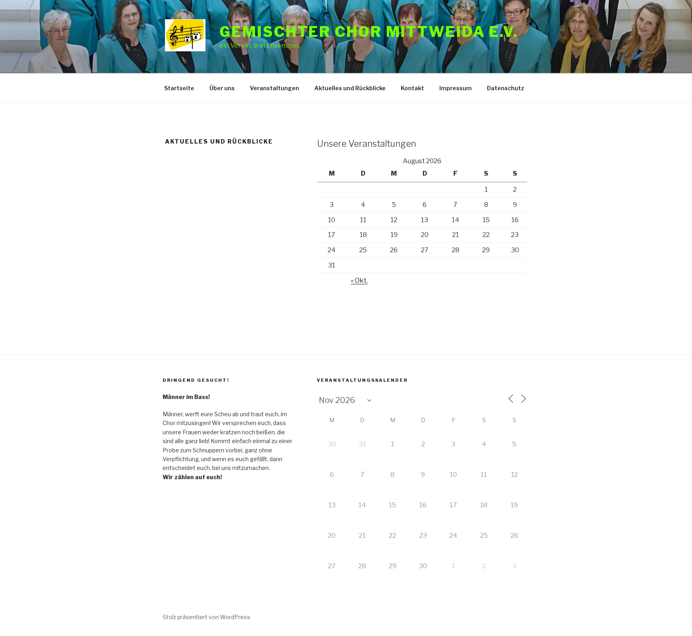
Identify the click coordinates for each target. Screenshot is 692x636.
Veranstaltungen (274, 88)
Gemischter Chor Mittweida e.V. (368, 32)
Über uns (222, 88)
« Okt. (359, 280)
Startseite (179, 88)
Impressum (455, 88)
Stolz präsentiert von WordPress (206, 617)
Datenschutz (505, 88)
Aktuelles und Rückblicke (350, 88)
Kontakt (412, 88)
